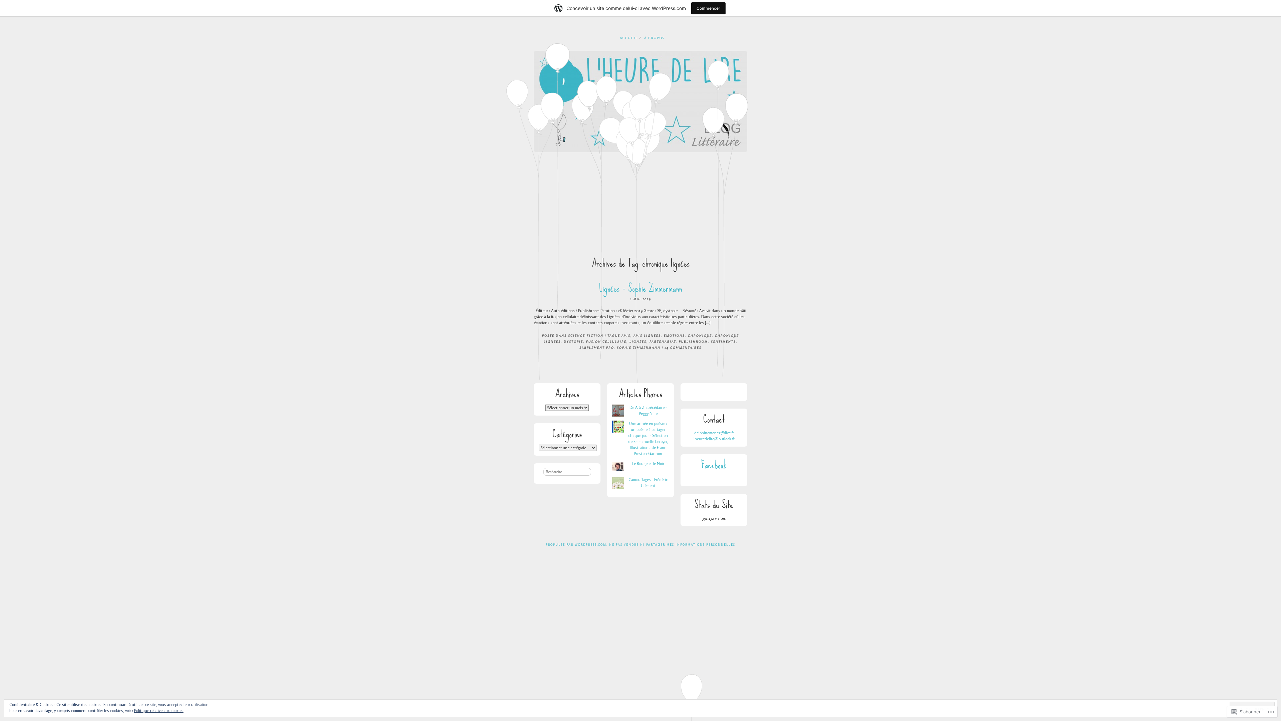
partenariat (663, 341)
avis (625, 335)
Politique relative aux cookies (158, 710)
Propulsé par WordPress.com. (577, 544)
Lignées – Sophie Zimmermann (640, 288)
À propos (654, 38)
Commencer (708, 8)
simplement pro (596, 347)
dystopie (573, 341)
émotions (674, 335)
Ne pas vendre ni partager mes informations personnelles (672, 544)
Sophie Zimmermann (639, 347)
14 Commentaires (683, 347)
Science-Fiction (585, 335)
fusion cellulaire (606, 341)
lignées (638, 341)
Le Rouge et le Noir (648, 463)
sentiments (723, 341)
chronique (700, 335)
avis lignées (647, 335)
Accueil (629, 38)
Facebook (714, 465)
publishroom (693, 341)
